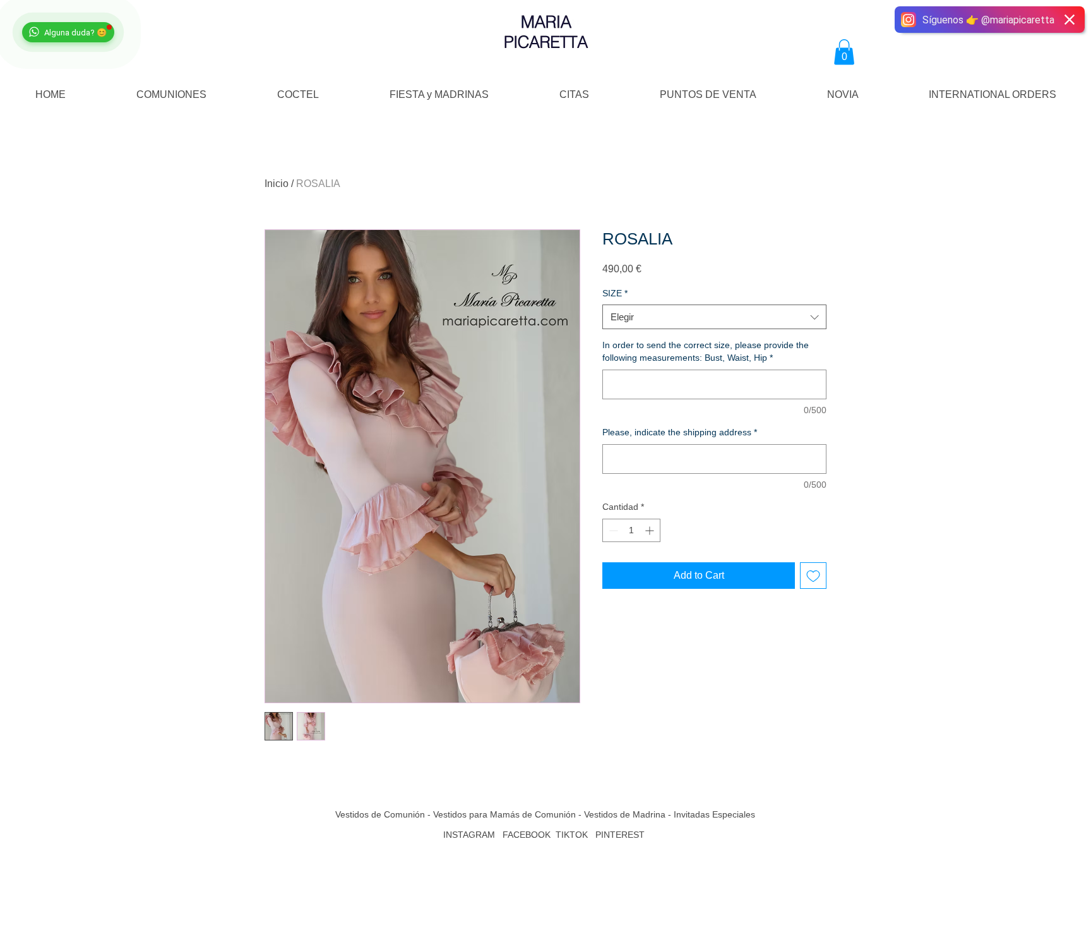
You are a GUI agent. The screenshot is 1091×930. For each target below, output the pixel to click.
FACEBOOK (527, 835)
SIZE (615, 293)
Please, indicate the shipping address (679, 432)
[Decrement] (612, 530)
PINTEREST (621, 835)
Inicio (277, 183)
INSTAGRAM (469, 835)
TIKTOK (572, 835)
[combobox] (714, 317)
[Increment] (651, 530)
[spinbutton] (631, 530)
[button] (844, 52)
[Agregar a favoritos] (813, 575)
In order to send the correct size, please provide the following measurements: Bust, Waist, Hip (705, 351)
